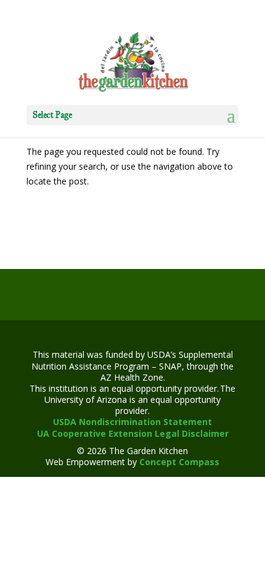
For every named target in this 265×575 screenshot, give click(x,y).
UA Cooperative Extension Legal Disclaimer (133, 433)
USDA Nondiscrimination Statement (132, 422)
